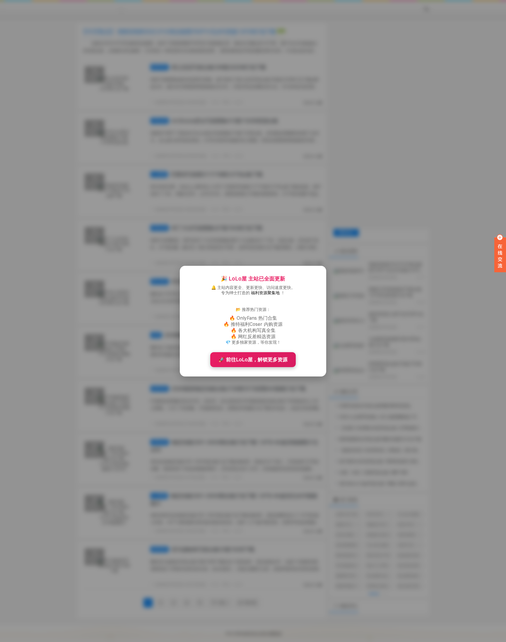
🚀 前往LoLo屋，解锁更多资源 (253, 359)
